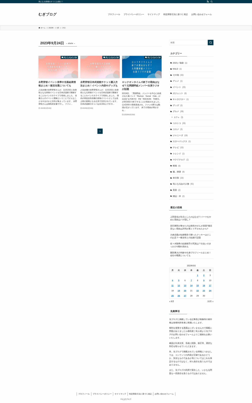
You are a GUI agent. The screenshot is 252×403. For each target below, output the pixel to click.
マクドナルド (181, 159)
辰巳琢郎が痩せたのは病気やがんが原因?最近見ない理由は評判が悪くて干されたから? (191, 227)
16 (204, 285)
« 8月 (171, 301)
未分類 (178, 178)
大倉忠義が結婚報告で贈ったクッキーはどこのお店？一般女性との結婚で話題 (190, 236)
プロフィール (84, 394)
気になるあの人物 (183, 184)
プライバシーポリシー (102, 394)
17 (210, 285)
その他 (178, 75)
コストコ (179, 123)
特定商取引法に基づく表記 (140, 394)
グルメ (178, 111)
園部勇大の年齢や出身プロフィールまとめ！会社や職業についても (190, 254)
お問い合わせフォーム (164, 394)
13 (185, 285)
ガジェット (180, 93)
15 (197, 285)
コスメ (177, 129)
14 (191, 285)
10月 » (210, 301)
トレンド (178, 153)
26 (179, 296)
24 (210, 290)
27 (185, 296)
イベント (179, 87)
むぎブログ (47, 14)
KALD (177, 69)
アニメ (177, 81)
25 (172, 296)
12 (179, 285)
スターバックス (182, 141)
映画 (176, 166)
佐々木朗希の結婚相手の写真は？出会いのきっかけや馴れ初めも (190, 245)
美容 (176, 190)
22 (197, 290)
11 (172, 285)
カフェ (178, 117)
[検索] (212, 1)
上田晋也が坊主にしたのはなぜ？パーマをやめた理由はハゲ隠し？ (190, 218)
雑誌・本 (178, 196)
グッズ (177, 105)
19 (179, 290)
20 (185, 290)
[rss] (208, 1)
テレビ (178, 147)
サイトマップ (120, 394)
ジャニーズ (180, 135)
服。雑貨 (178, 172)
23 (204, 290)
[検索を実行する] (211, 42)
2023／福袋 (180, 63)
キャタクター (181, 99)
